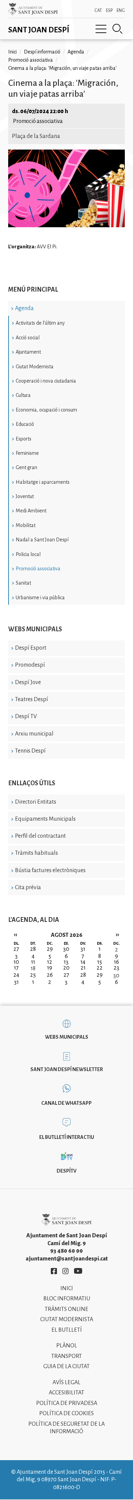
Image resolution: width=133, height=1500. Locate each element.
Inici (12, 52)
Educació (25, 424)
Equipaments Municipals (45, 819)
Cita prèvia (28, 887)
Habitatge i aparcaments (43, 482)
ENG (121, 10)
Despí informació (42, 52)
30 (116, 976)
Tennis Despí (30, 751)
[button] (66, 225)
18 (33, 968)
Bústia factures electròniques (50, 870)
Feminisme (27, 453)
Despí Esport (30, 648)
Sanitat (23, 583)
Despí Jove (28, 682)
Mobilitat (25, 525)
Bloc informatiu (66, 1299)
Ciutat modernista (66, 1319)
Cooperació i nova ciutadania (46, 381)
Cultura (23, 395)
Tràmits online (66, 1309)
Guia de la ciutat (66, 1366)
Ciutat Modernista (35, 366)
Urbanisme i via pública (40, 597)
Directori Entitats (35, 802)
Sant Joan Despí (38, 30)
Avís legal (66, 1382)
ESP (109, 10)
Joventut (25, 496)
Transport (66, 1356)
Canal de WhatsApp (66, 1103)
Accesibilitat (66, 1393)
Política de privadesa (66, 1403)
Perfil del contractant (40, 836)
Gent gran (26, 467)
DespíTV (66, 1171)
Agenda (24, 308)
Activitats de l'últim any (40, 323)
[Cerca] (117, 29)
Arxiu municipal (34, 734)
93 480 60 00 (66, 1251)
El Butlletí (66, 1330)
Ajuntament (28, 352)
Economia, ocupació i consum (46, 410)
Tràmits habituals (36, 853)
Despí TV (26, 716)
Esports (23, 439)
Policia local (28, 554)
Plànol (66, 1346)
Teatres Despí (31, 699)
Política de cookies (66, 1413)
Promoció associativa (38, 568)
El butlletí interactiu (66, 1137)
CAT (98, 10)
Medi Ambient (31, 510)
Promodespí (30, 665)
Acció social (28, 337)
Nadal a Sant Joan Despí (42, 539)
